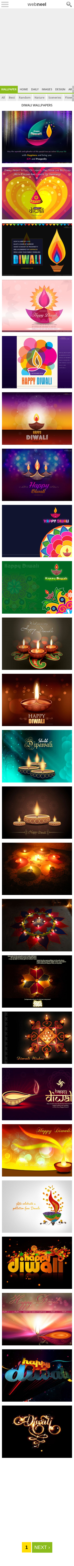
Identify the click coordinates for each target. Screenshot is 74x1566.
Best (12, 97)
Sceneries (54, 97)
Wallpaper (9, 89)
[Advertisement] (37, 47)
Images (47, 89)
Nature (39, 97)
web (37, 4)
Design (60, 89)
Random (25, 97)
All (3, 97)
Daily (35, 89)
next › (42, 1547)
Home (24, 89)
